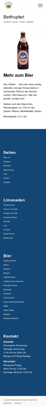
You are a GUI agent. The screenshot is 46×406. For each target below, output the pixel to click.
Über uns (6, 157)
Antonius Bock (8, 297)
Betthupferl (13, 16)
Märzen (6, 264)
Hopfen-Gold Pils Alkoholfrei (13, 302)
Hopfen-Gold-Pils (9, 260)
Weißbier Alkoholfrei (10, 318)
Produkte (6, 161)
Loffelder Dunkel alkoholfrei (13, 281)
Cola (5, 225)
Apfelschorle (8, 238)
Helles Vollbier (8, 310)
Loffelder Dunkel (9, 277)
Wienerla (6, 273)
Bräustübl (6, 165)
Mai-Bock (6, 269)
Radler (5, 306)
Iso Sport (6, 229)
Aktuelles (6, 182)
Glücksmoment (9, 205)
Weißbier (6, 314)
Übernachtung (8, 170)
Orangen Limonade (10, 213)
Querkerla (7, 293)
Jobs (5, 174)
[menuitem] (7, 403)
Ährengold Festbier (10, 285)
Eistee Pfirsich (8, 233)
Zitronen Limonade (10, 209)
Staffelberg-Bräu (17, 400)
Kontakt (6, 178)
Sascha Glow (32, 400)
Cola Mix (6, 221)
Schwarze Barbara (10, 217)
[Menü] (39, 5)
